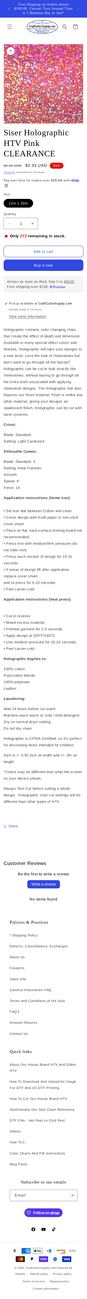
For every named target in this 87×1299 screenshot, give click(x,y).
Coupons (17, 968)
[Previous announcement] (9, 8)
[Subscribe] (71, 1195)
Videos (15, 1131)
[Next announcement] (78, 8)
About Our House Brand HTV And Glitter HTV (43, 1068)
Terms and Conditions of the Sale (37, 1001)
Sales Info (18, 979)
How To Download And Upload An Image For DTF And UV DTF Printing (43, 1084)
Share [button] (13, 826)
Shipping (9, 172)
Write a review (43, 884)
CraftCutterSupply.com (41, 1267)
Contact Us (19, 1034)
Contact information (46, 1288)
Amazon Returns (23, 1022)
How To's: (18, 1142)
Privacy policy (62, 1273)
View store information (27, 316)
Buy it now (43, 265)
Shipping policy (60, 1281)
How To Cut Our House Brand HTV (38, 1099)
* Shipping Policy (23, 935)
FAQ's (15, 1012)
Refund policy (39, 1273)
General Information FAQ (30, 990)
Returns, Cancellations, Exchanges (39, 946)
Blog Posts (18, 1164)
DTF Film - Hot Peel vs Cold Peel (37, 1120)
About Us (17, 957)
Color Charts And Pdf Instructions (37, 1153)
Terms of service (33, 1281)
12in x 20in (18, 203)
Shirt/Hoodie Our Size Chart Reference (42, 1109)
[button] (9, 27)
